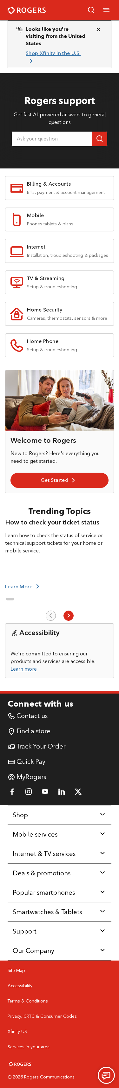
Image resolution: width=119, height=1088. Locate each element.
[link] (57, 57)
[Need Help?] (106, 1075)
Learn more (23, 669)
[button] (91, 10)
